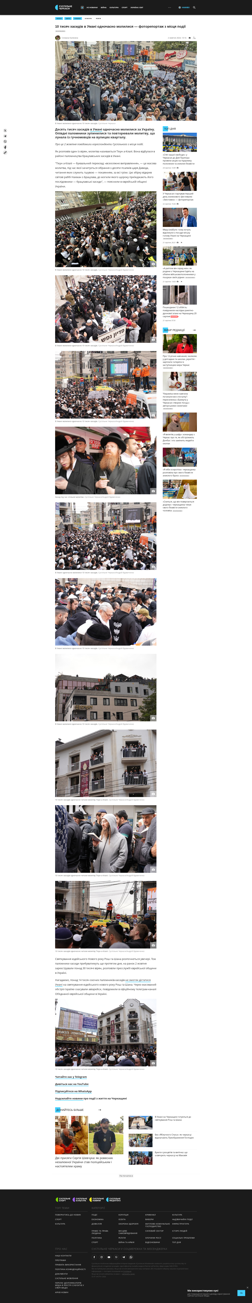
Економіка (97, 1219)
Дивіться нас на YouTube (72, 1084)
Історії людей (179, 1231)
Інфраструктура (180, 1224)
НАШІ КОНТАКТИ (63, 1255)
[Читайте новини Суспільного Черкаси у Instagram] (101, 1257)
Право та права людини (100, 1232)
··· (169, 7)
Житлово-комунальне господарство (157, 1225)
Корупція (123, 1215)
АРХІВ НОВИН (61, 1292)
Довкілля (97, 1224)
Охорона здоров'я (128, 1224)
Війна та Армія (126, 1242)
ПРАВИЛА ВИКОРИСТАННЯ (68, 1264)
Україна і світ (137, 7)
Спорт (124, 7)
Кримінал (150, 1215)
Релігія (98, 18)
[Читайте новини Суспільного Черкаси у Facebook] (94, 1257)
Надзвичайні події (182, 1219)
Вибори (149, 1219)
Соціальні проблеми (183, 1238)
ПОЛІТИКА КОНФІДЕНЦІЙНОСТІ (70, 1269)
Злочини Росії (153, 1238)
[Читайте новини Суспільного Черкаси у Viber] (116, 1257)
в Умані (96, 129)
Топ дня (176, 1242)
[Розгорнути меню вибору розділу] (82, 7)
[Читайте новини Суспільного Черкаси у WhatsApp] (131, 1257)
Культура (114, 7)
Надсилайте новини (69, 1098)
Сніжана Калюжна (70, 38)
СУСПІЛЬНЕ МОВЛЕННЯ (66, 1278)
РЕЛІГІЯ (59, 18)
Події (94, 1215)
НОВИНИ (77, 18)
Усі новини (92, 7)
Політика (97, 1238)
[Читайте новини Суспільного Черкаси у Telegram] (123, 1257)
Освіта (122, 1219)
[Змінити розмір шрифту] (194, 38)
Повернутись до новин (68, 1215)
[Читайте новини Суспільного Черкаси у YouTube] (109, 1257)
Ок (241, 1293)
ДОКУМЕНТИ (61, 1274)
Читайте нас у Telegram (71, 1077)
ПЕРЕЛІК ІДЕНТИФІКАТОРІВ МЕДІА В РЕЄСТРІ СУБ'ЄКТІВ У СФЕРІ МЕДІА (69, 1285)
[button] (5, 130)
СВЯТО (68, 18)
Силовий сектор (154, 1231)
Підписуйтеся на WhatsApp (73, 1091)
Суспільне (127, 1271)
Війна (103, 7)
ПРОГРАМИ (60, 1260)
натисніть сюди (128, 1274)
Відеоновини (152, 1242)
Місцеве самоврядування (128, 1232)
